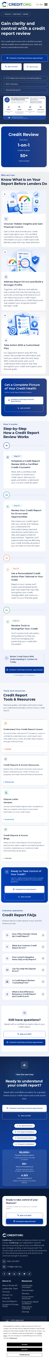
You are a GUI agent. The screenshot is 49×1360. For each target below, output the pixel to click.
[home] (16, 4)
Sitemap (25, 1312)
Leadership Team (10, 1289)
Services (6, 1292)
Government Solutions (28, 1298)
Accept (24, 1344)
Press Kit (6, 1298)
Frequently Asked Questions (30, 1303)
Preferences (25, 1355)
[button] (46, 4)
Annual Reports (9, 1301)
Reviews (25, 1294)
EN (37, 5)
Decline (25, 1349)
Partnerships (27, 1290)
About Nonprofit (10, 1285)
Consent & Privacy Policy (10, 1305)
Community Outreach (27, 1286)
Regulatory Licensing (27, 1308)
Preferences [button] (13, 1338)
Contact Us (7, 1295)
